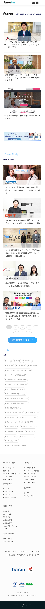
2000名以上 (33, 365)
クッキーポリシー (34, 551)
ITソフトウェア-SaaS (30, 417)
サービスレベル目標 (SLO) (11, 474)
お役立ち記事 (7, 523)
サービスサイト (11, 436)
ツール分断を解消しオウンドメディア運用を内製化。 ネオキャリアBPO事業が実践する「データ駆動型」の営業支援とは (23, 253)
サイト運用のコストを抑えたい (16, 394)
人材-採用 (10, 431)
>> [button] (29, 331)
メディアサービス (12, 427)
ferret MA (6, 489)
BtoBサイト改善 (29, 479)
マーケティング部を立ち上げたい (17, 375)
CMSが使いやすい (12, 441)
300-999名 (10, 365)
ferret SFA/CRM (8, 492)
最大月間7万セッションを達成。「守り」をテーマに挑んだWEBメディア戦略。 (22, 284)
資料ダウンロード (38, 2)
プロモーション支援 (29, 427)
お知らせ (30, 555)
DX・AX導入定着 (29, 482)
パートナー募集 (8, 541)
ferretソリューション (9, 498)
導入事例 (26, 493)
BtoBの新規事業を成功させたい (17, 380)
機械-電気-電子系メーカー (15, 408)
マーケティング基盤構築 (31, 471)
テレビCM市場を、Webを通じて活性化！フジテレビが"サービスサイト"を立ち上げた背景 (21, 44)
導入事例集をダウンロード (22, 340)
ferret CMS (6, 495)
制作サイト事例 (29, 496)
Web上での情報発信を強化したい (17, 403)
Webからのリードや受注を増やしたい (19, 370)
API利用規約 (21, 555)
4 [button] (29, 327)
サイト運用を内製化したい (15, 389)
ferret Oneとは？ (8, 468)
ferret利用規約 (10, 555)
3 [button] (22, 327)
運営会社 (7, 551)
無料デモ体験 (7, 514)
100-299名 (28, 361)
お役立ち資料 (7, 520)
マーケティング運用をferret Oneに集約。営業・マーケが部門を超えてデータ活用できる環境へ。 (22, 190)
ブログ (37, 555)
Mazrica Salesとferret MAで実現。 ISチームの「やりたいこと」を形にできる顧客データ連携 (22, 221)
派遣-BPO (30, 422)
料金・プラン (7, 479)
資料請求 (6, 511)
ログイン (22, 558)
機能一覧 (6, 471)
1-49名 (9, 361)
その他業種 (31, 431)
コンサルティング (33, 412)
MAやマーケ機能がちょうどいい (17, 445)
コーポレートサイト (27, 436)
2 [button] (15, 327)
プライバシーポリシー (20, 551)
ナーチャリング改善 (30, 476)
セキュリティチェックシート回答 (11, 527)
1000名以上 (21, 365)
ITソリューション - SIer (14, 422)
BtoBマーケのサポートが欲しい (17, 384)
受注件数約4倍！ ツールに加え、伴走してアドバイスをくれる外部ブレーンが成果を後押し (22, 77)
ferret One (25, 606)
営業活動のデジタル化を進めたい (17, 398)
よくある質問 (7, 476)
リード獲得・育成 (29, 468)
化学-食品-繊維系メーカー (15, 412)
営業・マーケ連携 (29, 474)
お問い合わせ (34, 2)
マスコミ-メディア (12, 417)
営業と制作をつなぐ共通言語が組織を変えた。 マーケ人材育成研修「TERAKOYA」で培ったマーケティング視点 (22, 316)
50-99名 (18, 361)
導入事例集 (6, 517)
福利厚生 (20, 431)
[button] (42, 3)
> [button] (22, 331)
